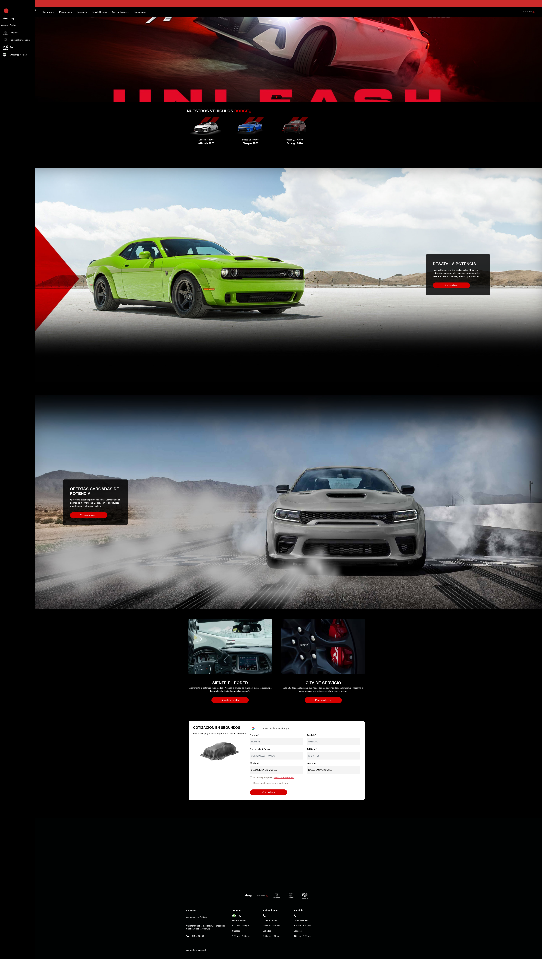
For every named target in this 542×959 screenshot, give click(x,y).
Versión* (311, 763)
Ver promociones (88, 515)
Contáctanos (140, 12)
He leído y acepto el (273, 777)
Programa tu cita (323, 700)
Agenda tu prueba (120, 12)
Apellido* (311, 735)
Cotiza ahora (451, 285)
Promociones (65, 12)
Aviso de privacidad (196, 950)
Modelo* (254, 763)
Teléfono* (312, 749)
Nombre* (254, 735)
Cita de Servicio (99, 12)
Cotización (82, 12)
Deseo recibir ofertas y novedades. (270, 783)
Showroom (47, 12)
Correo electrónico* (260, 749)
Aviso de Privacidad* (284, 777)
